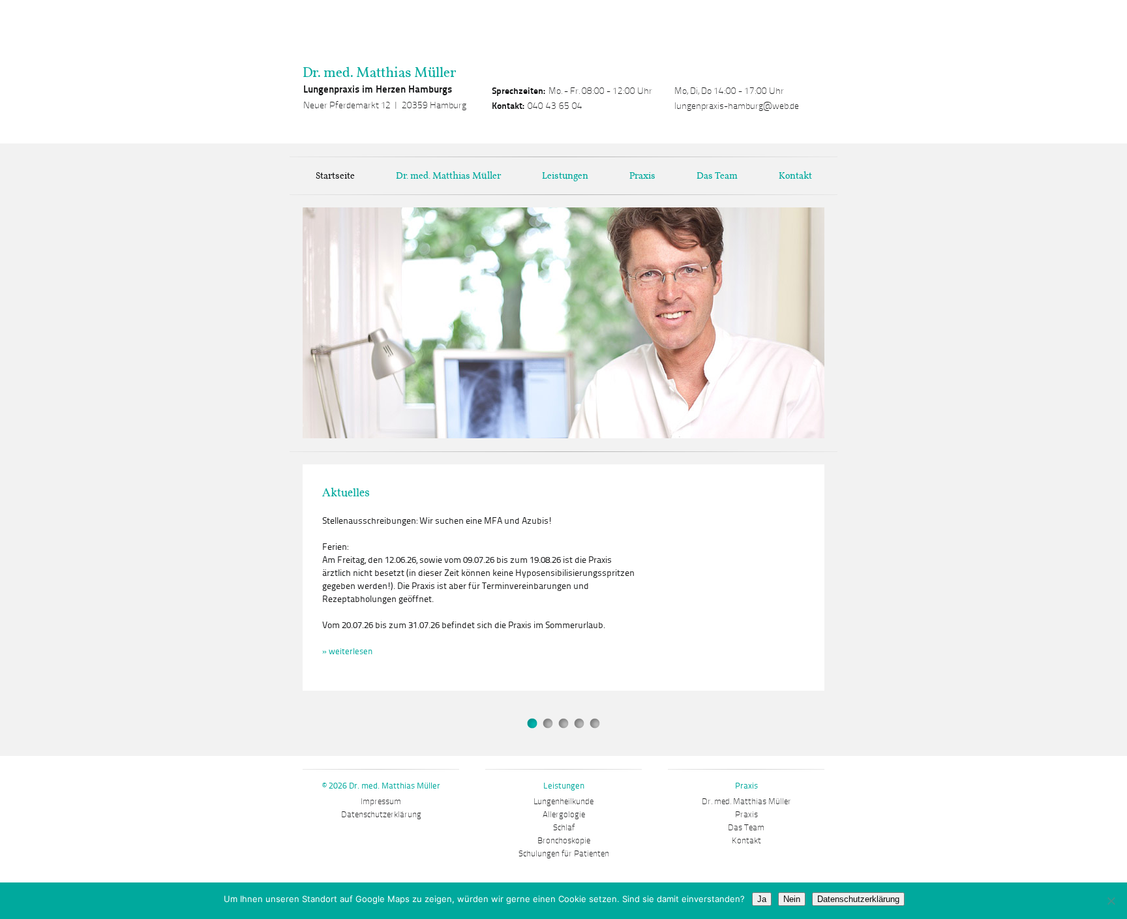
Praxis (642, 175)
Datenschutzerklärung (381, 814)
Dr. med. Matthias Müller (379, 72)
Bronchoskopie (563, 841)
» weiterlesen (567, 560)
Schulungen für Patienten (563, 854)
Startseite (335, 175)
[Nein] (1110, 900)
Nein (791, 899)
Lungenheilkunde (563, 801)
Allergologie (564, 814)
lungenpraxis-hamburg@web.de (736, 106)
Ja (761, 899)
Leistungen (565, 175)
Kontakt (795, 175)
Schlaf (564, 827)
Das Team (717, 175)
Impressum (381, 801)
